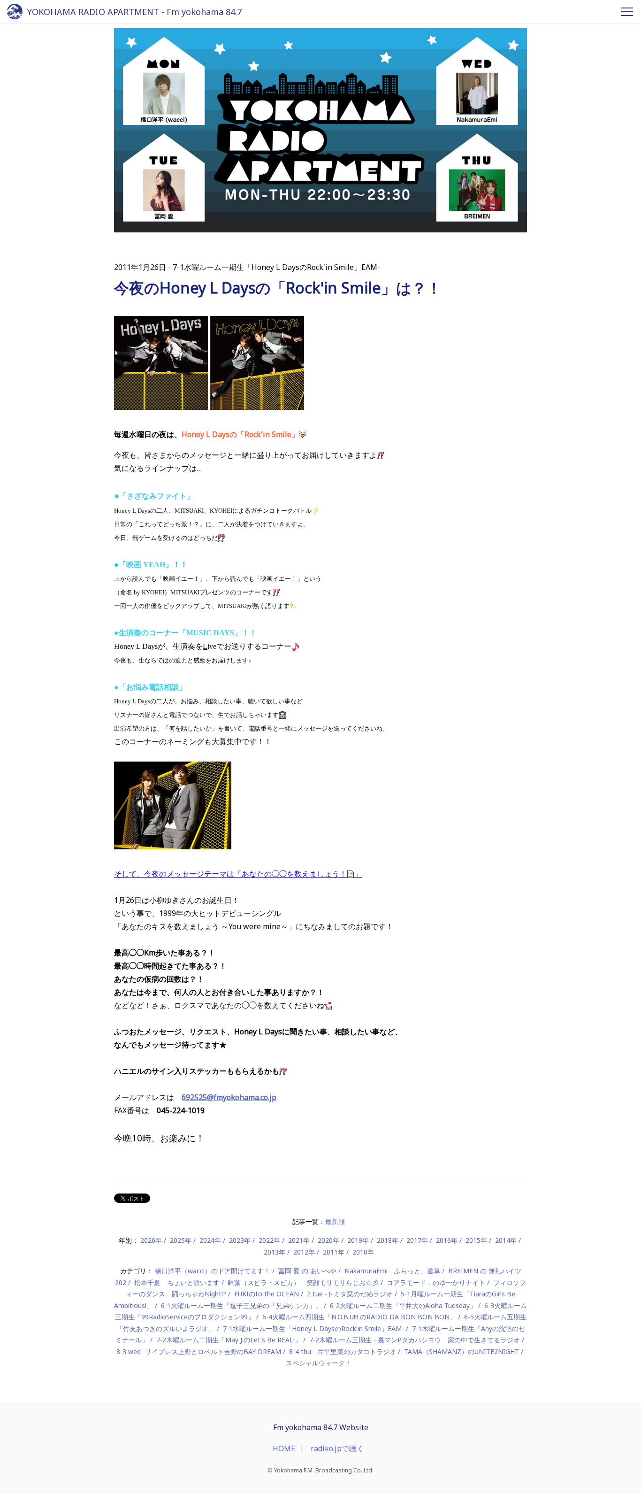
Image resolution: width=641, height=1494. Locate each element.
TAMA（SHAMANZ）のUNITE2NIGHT (461, 1351)
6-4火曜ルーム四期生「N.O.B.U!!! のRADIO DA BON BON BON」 (359, 1316)
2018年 (387, 1240)
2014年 (506, 1240)
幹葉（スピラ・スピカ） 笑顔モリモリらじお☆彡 (303, 1282)
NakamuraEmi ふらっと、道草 (392, 1270)
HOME (284, 1448)
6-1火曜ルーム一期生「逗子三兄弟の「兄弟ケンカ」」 (241, 1305)
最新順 (335, 1221)
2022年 (269, 1240)
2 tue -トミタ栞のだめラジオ (350, 1293)
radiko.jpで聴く (337, 1448)
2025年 (180, 1240)
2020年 (328, 1240)
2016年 (447, 1240)
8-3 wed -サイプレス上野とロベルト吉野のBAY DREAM (198, 1351)
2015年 (476, 1240)
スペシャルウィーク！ (318, 1362)
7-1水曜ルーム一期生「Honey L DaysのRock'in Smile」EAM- (313, 1328)
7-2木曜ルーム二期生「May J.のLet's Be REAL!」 (228, 1339)
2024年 (210, 1240)
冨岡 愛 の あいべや (307, 1270)
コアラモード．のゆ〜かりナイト (436, 1282)
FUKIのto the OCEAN (266, 1293)
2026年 (151, 1240)
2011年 (333, 1252)
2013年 (274, 1252)
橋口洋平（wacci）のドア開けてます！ (212, 1270)
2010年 (363, 1252)
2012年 (304, 1252)
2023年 (240, 1240)
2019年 (358, 1240)
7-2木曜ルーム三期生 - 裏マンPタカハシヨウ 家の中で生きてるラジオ (414, 1339)
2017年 (417, 1240)
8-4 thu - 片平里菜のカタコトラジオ (342, 1351)
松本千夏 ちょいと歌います (177, 1282)
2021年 (299, 1240)
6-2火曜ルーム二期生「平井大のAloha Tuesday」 (403, 1305)
